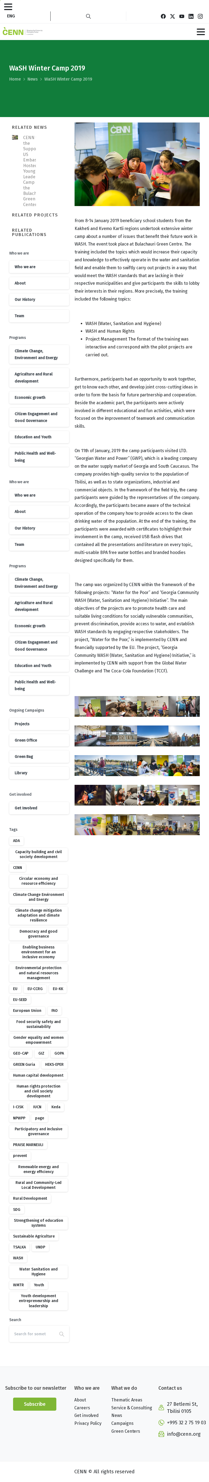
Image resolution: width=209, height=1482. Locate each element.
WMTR (18, 1285)
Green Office (26, 740)
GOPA (59, 1053)
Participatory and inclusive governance (38, 1131)
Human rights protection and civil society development (39, 1091)
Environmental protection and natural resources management (39, 973)
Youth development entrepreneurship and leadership (38, 1301)
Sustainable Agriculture (34, 1236)
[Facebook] (163, 16)
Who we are (25, 267)
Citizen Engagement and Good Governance (36, 417)
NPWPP (19, 1118)
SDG (16, 1209)
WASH (18, 1258)
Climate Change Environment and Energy (38, 897)
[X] (172, 16)
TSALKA (19, 1247)
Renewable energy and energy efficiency (38, 1169)
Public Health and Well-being (35, 457)
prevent (20, 1155)
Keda (55, 1107)
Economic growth (30, 397)
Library (21, 773)
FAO (54, 1010)
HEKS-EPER (54, 1064)
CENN (17, 867)
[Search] (88, 16)
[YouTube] (181, 16)
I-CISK (18, 1107)
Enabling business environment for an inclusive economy (38, 952)
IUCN (37, 1107)
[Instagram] (200, 16)
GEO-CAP (20, 1053)
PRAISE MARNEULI (28, 1145)
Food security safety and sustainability (38, 1024)
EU (15, 989)
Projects (22, 724)
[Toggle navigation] (8, 6)
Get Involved (26, 808)
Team (19, 316)
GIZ (41, 1053)
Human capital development (38, 1075)
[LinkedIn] (191, 16)
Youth (39, 1285)
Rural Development (30, 1198)
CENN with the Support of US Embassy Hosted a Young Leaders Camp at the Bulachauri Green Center (34, 171)
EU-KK (58, 989)
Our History (25, 299)
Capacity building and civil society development (38, 854)
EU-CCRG (35, 989)
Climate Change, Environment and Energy (36, 354)
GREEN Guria (24, 1064)
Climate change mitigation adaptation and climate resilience (38, 915)
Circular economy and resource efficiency (38, 881)
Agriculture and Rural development (34, 377)
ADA (16, 840)
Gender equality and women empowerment (38, 1040)
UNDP (40, 1247)
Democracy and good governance (38, 934)
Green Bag (24, 756)
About (20, 283)
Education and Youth (33, 437)
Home (15, 79)
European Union (27, 1010)
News (32, 79)
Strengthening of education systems (38, 1223)
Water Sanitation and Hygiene (38, 1271)
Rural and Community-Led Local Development (39, 1185)
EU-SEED (20, 999)
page (39, 1118)
